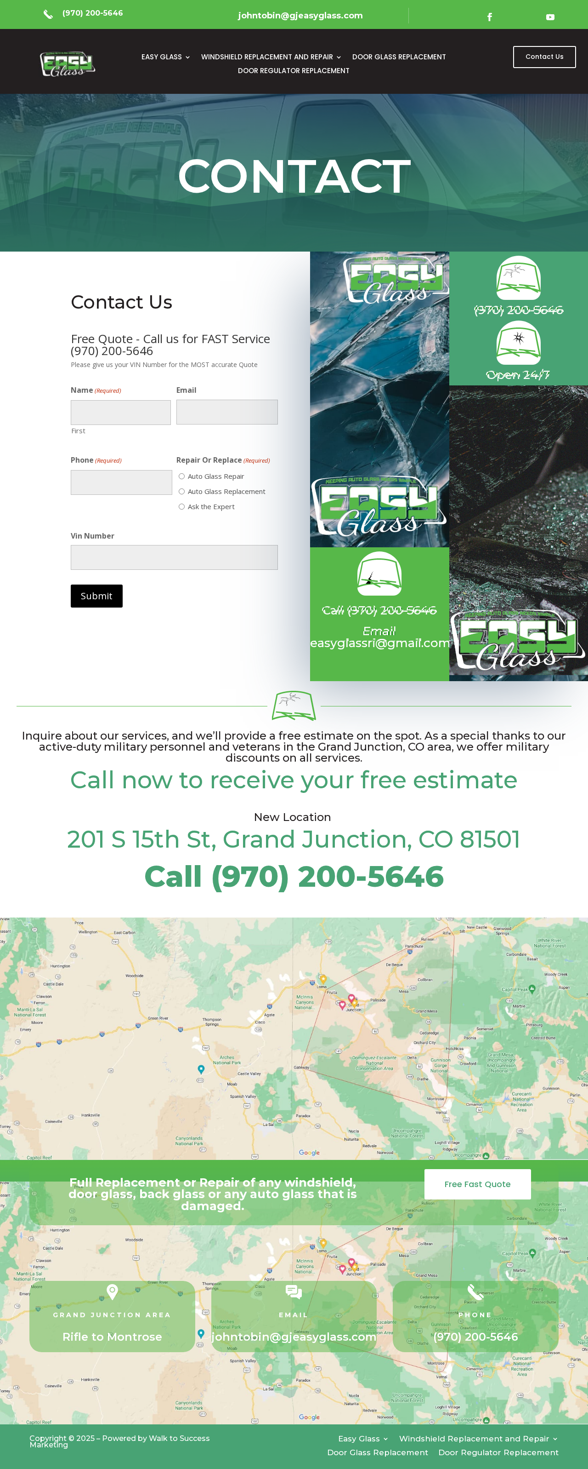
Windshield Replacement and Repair (267, 58)
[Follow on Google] (530, 17)
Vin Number (92, 536)
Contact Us (545, 56)
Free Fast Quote (478, 1184)
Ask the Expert (211, 506)
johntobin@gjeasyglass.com (294, 1336)
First (78, 430)
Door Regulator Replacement (294, 71)
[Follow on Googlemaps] (510, 17)
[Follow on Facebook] (489, 17)
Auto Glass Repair (216, 476)
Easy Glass (161, 58)
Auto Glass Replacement (227, 491)
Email (186, 390)
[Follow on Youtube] (550, 17)
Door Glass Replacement (399, 58)
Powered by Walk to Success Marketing (119, 1441)
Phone (96, 460)
